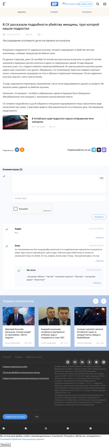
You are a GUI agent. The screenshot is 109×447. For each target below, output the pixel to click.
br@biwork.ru (80, 390)
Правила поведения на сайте (15, 367)
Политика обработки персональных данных (21, 372)
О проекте (7, 357)
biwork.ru (89, 383)
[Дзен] (98, 150)
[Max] (104, 149)
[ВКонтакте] (17, 149)
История (54, 12)
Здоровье (22, 12)
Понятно (5, 445)
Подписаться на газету (15, 417)
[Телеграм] (93, 150)
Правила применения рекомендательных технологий (26, 378)
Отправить (99, 217)
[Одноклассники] (22, 149)
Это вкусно (86, 12)
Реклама (18, 357)
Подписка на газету (34, 357)
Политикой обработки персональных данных (22, 439)
